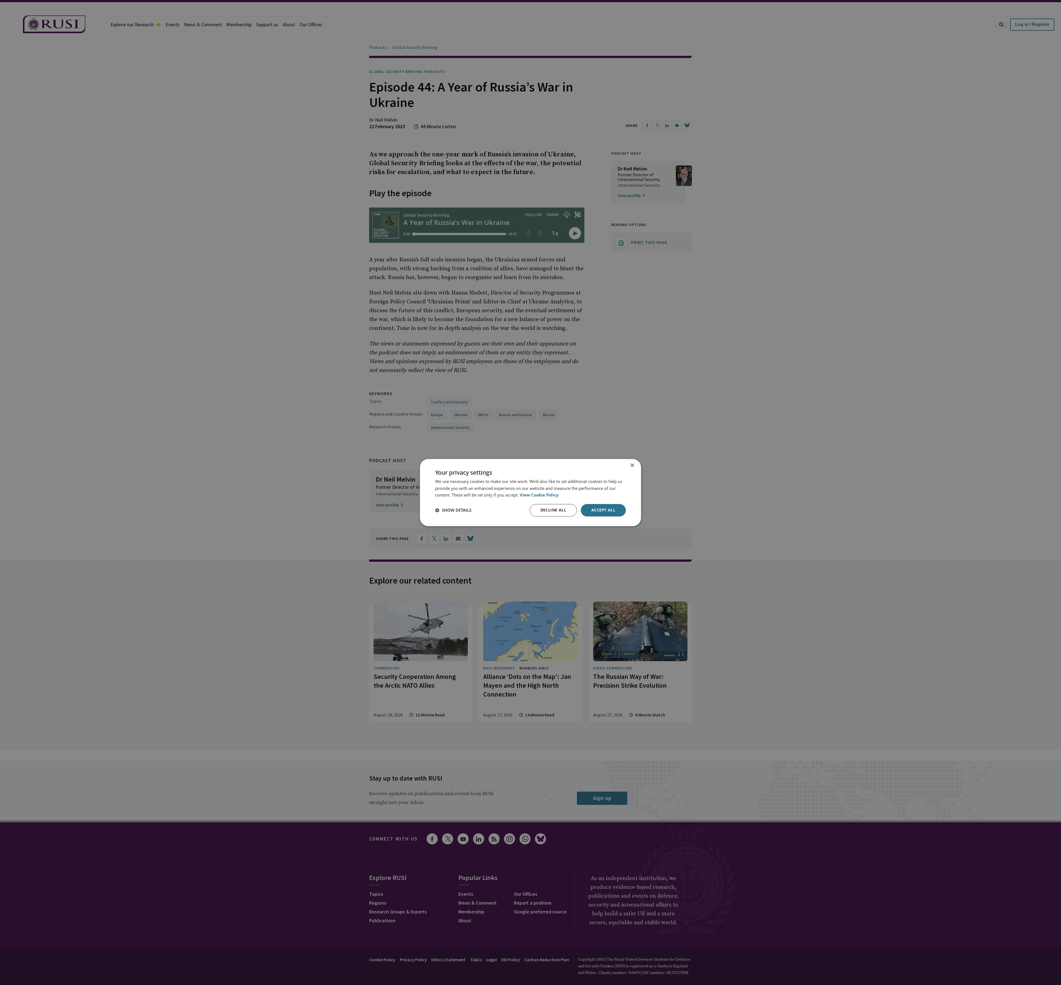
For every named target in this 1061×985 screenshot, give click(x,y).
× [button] (632, 465)
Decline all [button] (553, 510)
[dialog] (530, 492)
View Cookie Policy (539, 495)
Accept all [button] (603, 510)
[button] (453, 510)
